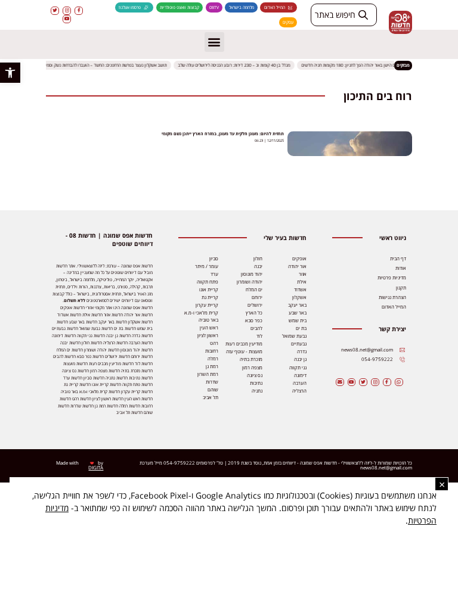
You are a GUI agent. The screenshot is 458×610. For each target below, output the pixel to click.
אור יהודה (297, 266)
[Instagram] (67, 11)
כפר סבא (253, 320)
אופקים (299, 259)
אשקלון (299, 297)
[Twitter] (55, 11)
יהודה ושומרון (249, 282)
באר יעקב (297, 305)
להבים (256, 328)
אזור (303, 274)
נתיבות (256, 383)
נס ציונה (254, 375)
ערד (214, 274)
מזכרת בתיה (251, 359)
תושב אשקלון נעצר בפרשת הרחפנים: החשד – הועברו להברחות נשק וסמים (107, 65)
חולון (257, 259)
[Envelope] (340, 382)
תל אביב (210, 397)
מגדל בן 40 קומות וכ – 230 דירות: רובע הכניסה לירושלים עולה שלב (236, 65)
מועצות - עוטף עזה (244, 351)
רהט (214, 343)
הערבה (300, 383)
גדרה (302, 351)
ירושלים (254, 305)
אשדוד (300, 289)
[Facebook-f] (79, 11)
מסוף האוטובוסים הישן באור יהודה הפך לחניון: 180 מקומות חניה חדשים (363, 65)
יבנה (258, 266)
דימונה (300, 375)
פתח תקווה (207, 282)
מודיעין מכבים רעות (243, 344)
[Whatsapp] (399, 382)
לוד (259, 336)
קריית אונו (208, 289)
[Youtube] (67, 19)
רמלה (213, 359)
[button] (10, 73)
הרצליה (299, 391)
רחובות (211, 351)
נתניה (257, 391)
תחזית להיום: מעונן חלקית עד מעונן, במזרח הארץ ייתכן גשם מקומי (223, 133)
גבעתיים (299, 344)
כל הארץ (254, 313)
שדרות (212, 382)
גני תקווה (298, 368)
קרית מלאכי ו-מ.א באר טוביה (201, 316)
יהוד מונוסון (251, 274)
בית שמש (298, 320)
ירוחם (257, 297)
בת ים (301, 328)
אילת (302, 282)
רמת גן (212, 366)
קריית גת (210, 297)
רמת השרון (207, 374)
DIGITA (95, 468)
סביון (213, 259)
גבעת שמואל (294, 336)
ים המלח (254, 289)
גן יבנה (300, 359)
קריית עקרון (207, 305)
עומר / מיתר (206, 266)
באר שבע (298, 313)
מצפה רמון (252, 368)
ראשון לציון (207, 335)
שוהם (213, 390)
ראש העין (209, 328)
